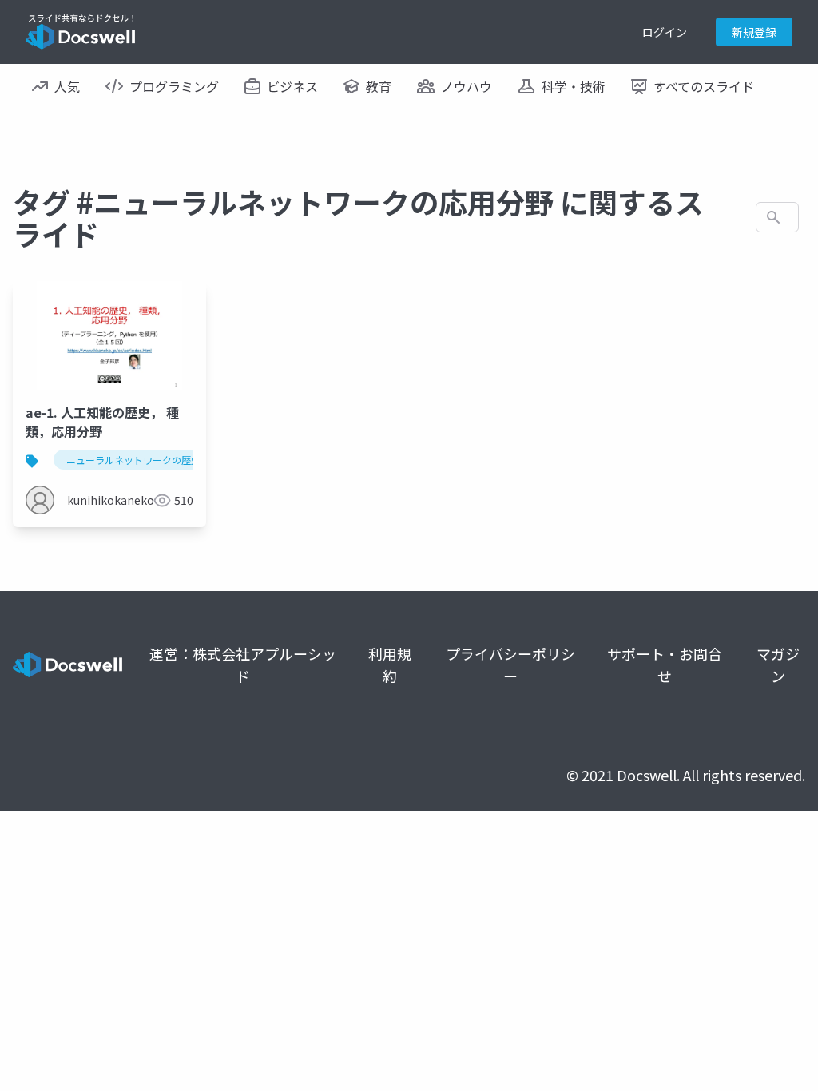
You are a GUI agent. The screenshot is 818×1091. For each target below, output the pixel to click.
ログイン (664, 32)
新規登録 (754, 32)
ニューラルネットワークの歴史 (133, 459)
